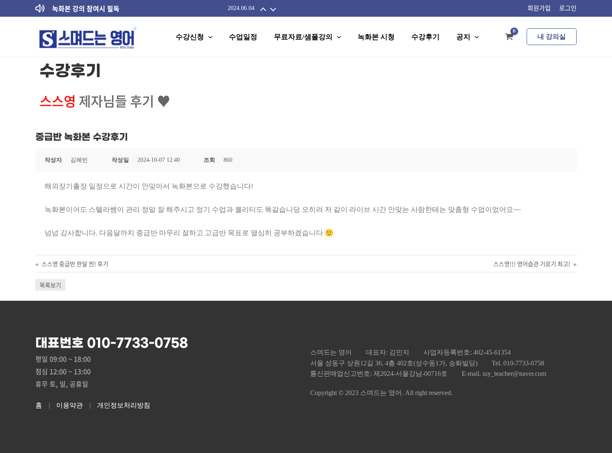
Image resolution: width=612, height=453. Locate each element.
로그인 (568, 8)
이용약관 (69, 405)
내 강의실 (551, 36)
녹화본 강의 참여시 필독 (85, 8)
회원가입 (539, 8)
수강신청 (190, 37)
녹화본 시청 (376, 37)
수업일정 (243, 37)
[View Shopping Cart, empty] (509, 37)
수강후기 (425, 37)
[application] (208, 36)
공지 (463, 37)
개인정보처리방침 (123, 405)
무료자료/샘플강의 (303, 37)
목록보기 (50, 285)
